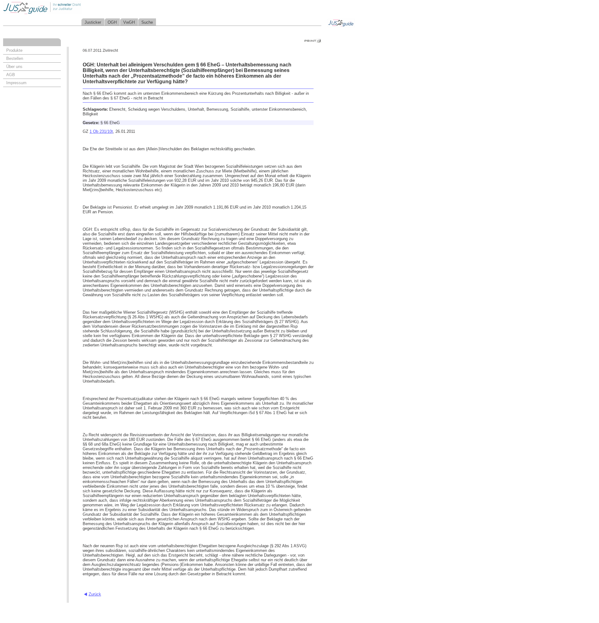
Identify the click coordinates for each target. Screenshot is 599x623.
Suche (147, 22)
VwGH (129, 22)
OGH (112, 22)
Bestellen (14, 58)
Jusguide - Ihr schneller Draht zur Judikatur (62, 7)
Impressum (16, 82)
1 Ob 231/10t (101, 131)
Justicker (93, 22)
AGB (10, 74)
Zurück (95, 594)
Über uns (14, 66)
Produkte (14, 50)
